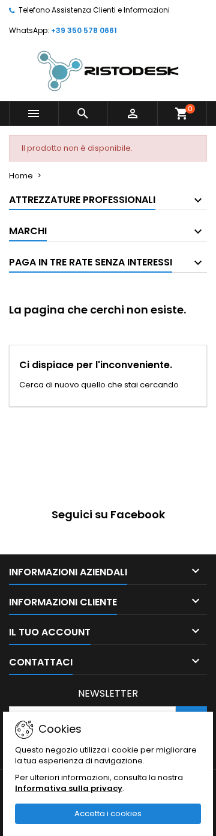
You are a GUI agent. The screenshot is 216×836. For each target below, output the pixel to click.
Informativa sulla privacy (68, 788)
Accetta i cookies (108, 813)
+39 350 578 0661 (84, 30)
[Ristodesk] (108, 70)
